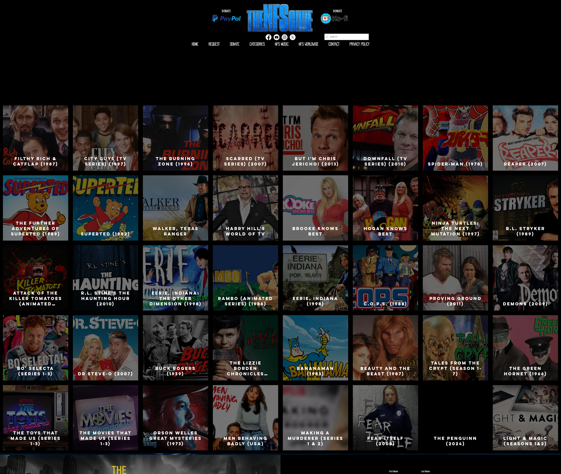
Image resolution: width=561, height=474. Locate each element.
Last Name (425, 471)
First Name (393, 471)
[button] (257, 44)
